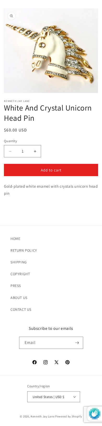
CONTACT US (20, 309)
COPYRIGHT (20, 274)
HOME (15, 238)
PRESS (15, 285)
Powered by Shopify (68, 416)
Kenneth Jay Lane (42, 416)
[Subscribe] (77, 343)
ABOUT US (18, 297)
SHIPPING (18, 262)
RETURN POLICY (23, 250)
